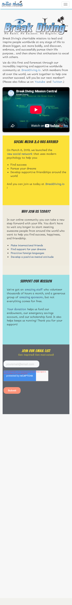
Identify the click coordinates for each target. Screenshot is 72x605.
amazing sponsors (31, 297)
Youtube (40, 81)
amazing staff (33, 289)
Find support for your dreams (28, 249)
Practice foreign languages (27, 253)
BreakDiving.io (31, 70)
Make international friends (27, 245)
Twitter (57, 81)
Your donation (16, 309)
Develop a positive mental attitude (32, 256)
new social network (19, 154)
